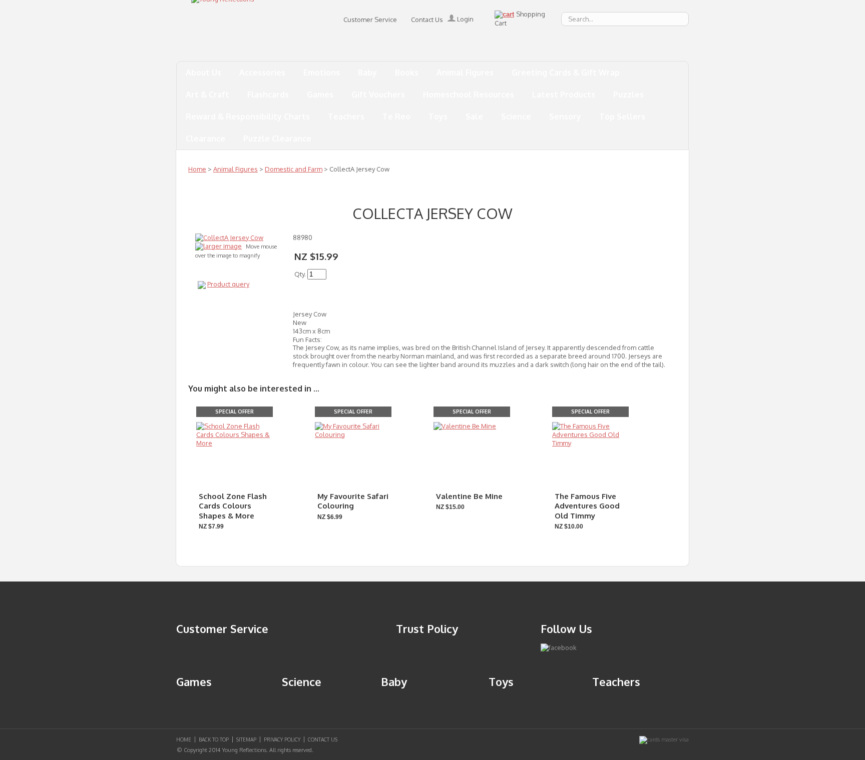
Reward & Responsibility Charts (248, 117)
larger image (222, 246)
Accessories (262, 73)
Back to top (214, 739)
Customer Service (370, 20)
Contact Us (427, 20)
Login (465, 19)
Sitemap (246, 739)
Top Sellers (622, 117)
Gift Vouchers (378, 95)
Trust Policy (427, 629)
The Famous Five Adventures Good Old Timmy (587, 506)
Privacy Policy (282, 739)
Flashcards (268, 95)
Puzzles (628, 95)
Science (516, 117)
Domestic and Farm (293, 169)
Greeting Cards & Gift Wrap (566, 73)
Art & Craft (207, 95)
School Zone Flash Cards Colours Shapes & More (233, 506)
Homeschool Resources (468, 95)
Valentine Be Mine (469, 496)
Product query (228, 284)
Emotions (321, 73)
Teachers (346, 117)
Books (406, 73)
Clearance (205, 139)
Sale (474, 117)
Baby (367, 73)
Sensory (565, 117)
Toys (438, 117)
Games (320, 95)
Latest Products (563, 95)
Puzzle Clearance (277, 139)
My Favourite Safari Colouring (352, 501)
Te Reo (396, 117)
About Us (203, 73)
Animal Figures (465, 73)
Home (197, 169)
